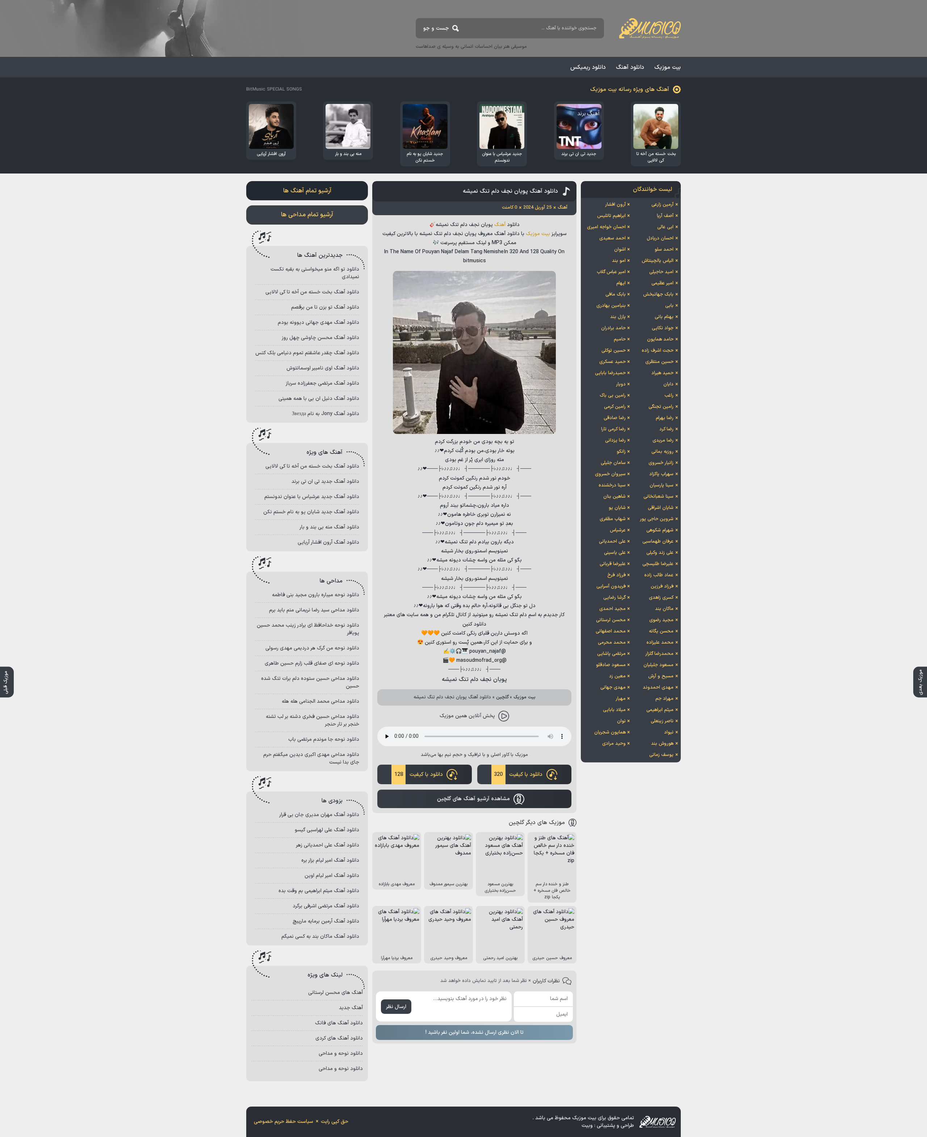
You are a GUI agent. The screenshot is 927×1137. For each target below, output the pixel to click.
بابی (669, 305)
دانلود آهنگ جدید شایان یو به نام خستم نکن (311, 512)
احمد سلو (664, 249)
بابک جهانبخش (658, 294)
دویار (621, 384)
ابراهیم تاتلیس (611, 216)
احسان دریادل (660, 238)
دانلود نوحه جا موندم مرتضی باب (323, 739)
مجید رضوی (661, 620)
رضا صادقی (615, 418)
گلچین (502, 697)
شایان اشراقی (661, 507)
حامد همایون (660, 339)
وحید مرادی (614, 743)
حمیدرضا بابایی (610, 373)
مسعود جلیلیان (658, 665)
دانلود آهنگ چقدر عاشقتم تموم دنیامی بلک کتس (307, 353)
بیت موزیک (667, 67)
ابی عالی (665, 227)
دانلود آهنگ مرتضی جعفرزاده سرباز (322, 383)
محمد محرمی (612, 642)
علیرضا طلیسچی (658, 564)
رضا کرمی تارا (613, 429)
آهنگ (500, 225)
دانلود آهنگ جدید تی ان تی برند (325, 481)
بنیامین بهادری (611, 305)
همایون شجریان (610, 732)
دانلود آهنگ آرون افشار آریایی (328, 542)
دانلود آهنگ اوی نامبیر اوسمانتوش (322, 368)
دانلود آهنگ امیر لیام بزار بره (330, 860)
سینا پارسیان (662, 485)
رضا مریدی (663, 440)
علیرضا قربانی (613, 564)
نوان (621, 721)
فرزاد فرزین (662, 586)
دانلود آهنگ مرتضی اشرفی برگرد (326, 906)
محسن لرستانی (611, 620)
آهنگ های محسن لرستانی (335, 992)
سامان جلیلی (613, 463)
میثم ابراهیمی (660, 710)
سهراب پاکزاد (661, 474)
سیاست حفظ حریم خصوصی (283, 1121)
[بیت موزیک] (650, 28)
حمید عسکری (612, 361)
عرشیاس (618, 530)
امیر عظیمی (662, 283)
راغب (669, 395)
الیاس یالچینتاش (658, 260)
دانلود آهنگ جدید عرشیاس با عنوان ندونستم (311, 497)
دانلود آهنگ (630, 67)
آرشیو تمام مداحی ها (307, 215)
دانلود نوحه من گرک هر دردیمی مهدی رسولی (312, 648)
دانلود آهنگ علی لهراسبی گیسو (327, 830)
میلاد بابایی (614, 710)
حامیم (620, 339)
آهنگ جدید (351, 1008)
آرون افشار (615, 204)
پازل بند (618, 317)
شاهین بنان (614, 496)
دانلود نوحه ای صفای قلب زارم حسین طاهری (312, 663)
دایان (668, 384)
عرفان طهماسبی (658, 541)
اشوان (620, 249)
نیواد (669, 732)
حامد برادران (613, 328)
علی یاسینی (615, 552)
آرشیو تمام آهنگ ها (307, 191)
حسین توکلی (613, 350)
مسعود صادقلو (611, 665)
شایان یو (617, 507)
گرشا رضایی (614, 597)
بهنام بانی (664, 317)
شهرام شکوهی (660, 530)
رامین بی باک (613, 395)
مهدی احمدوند (658, 687)
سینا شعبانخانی (658, 496)
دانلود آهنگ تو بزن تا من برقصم (325, 307)
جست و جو (436, 28)
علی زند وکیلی (660, 552)
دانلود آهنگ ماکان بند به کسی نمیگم (320, 936)
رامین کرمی (615, 406)
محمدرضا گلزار (659, 653)
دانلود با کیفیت (518, 774)
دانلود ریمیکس (588, 67)
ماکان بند (664, 609)
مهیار (621, 698)
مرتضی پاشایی (611, 653)
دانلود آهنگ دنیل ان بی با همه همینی (318, 398)
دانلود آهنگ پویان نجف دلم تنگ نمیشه (510, 191)
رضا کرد (666, 429)
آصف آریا (665, 216)
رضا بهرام (665, 418)
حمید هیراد (662, 373)
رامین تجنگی (661, 406)
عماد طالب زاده (659, 575)
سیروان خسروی (610, 474)
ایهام (621, 283)
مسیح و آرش (661, 676)
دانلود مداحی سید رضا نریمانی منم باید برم (314, 610)
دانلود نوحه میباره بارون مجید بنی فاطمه (315, 595)
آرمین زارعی (662, 204)
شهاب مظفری (613, 519)
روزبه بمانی (662, 451)
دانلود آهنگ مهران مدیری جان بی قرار (319, 815)
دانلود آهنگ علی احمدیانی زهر (327, 845)
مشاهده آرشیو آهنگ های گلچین (473, 799)
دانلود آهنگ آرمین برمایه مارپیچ (326, 921)
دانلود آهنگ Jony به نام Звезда (325, 414)
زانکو (621, 451)
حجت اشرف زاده (658, 350)
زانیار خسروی (661, 463)
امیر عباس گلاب (611, 272)
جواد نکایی (663, 328)
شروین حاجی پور (657, 519)
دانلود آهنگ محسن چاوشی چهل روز (320, 338)
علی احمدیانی (612, 541)
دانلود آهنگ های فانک (339, 1023)
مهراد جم (664, 698)
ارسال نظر (396, 1007)
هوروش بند (662, 743)
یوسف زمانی (661, 754)
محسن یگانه (661, 631)
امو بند (619, 260)
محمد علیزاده (660, 642)
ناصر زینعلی (662, 721)
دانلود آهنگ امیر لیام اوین (332, 875)
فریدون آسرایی (611, 586)
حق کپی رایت (334, 1121)
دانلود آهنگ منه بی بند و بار (329, 527)
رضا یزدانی (615, 440)
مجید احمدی (612, 609)
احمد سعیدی (612, 238)
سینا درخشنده (612, 485)
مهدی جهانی (613, 687)
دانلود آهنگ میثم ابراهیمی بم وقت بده (318, 891)
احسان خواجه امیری (606, 227)
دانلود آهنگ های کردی (339, 1038)
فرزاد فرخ (616, 575)
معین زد (617, 676)
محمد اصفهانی (611, 631)
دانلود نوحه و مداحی (341, 1053)
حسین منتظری (659, 361)
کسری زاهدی (661, 597)
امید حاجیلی (661, 272)
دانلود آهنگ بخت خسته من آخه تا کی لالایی (312, 292)
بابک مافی (615, 294)
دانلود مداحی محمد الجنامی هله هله (320, 701)
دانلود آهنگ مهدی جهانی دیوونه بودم (318, 322)
